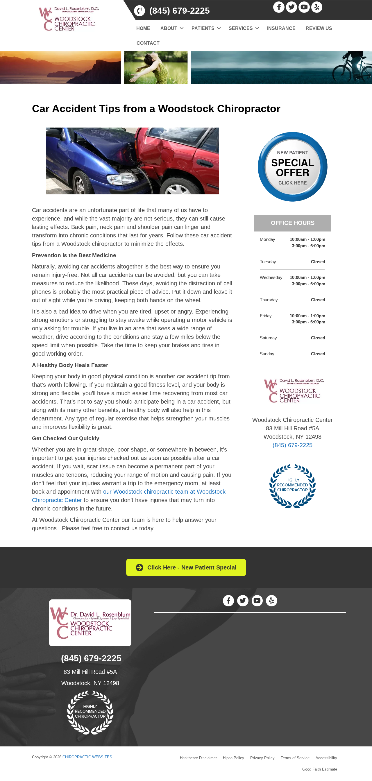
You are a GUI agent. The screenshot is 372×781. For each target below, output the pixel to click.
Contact (148, 43)
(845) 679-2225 (292, 445)
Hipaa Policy (233, 758)
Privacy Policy (262, 758)
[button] (181, 28)
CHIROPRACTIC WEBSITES (87, 757)
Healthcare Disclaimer (198, 758)
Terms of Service (295, 758)
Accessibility (326, 758)
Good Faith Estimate (319, 769)
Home (143, 28)
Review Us (319, 28)
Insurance (281, 28)
